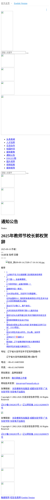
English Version (20, 3)
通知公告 (10, 155)
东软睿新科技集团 (20, 388)
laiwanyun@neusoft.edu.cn (27, 383)
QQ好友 (5, 255)
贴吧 (11, 255)
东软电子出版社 (17, 392)
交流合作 (10, 146)
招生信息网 (15, 497)
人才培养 (10, 142)
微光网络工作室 (19, 378)
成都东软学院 (36, 388)
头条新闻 (10, 139)
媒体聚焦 (10, 152)
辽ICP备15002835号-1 (11, 405)
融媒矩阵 (5, 497)
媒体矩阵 (10, 168)
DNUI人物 (11, 158)
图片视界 (10, 161)
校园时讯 (10, 149)
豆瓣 (16, 255)
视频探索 (10, 165)
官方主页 (5, 3)
